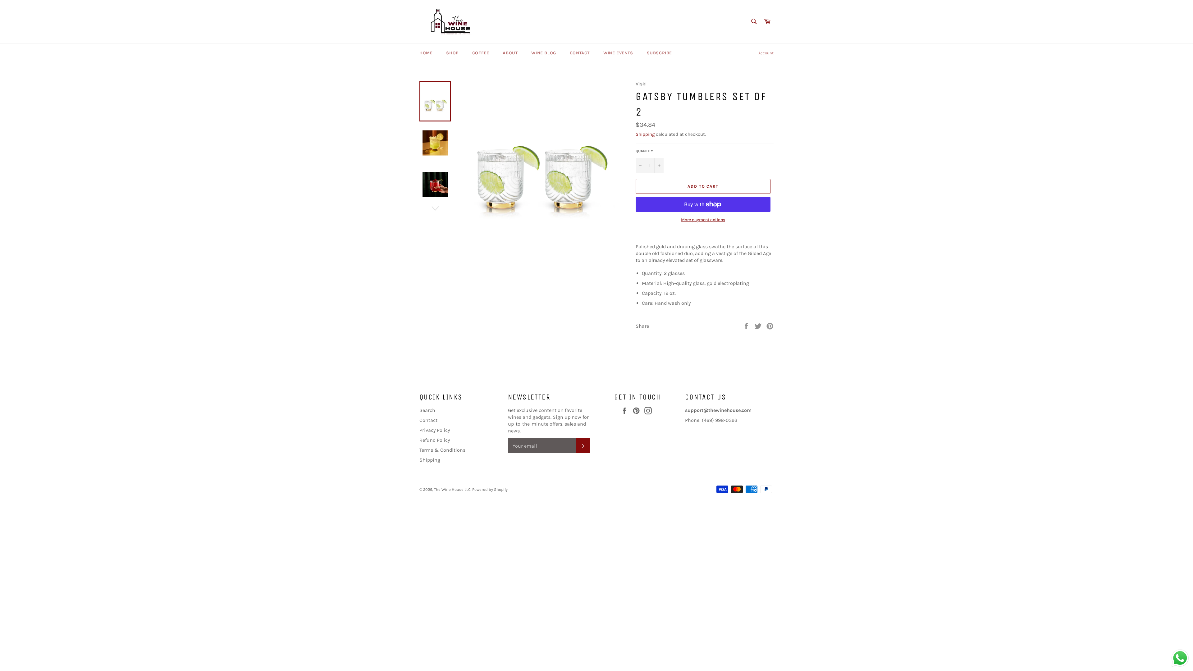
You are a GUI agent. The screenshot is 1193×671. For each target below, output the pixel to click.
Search (427, 410)
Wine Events (618, 53)
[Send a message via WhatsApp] (1180, 658)
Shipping (645, 134)
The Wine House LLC (452, 489)
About (510, 53)
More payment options (703, 219)
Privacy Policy (434, 430)
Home (425, 53)
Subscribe (659, 53)
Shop (452, 53)
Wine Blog (543, 53)
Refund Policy (434, 440)
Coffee (480, 53)
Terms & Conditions (442, 450)
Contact (580, 53)
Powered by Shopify (490, 489)
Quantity (644, 151)
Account (766, 53)
